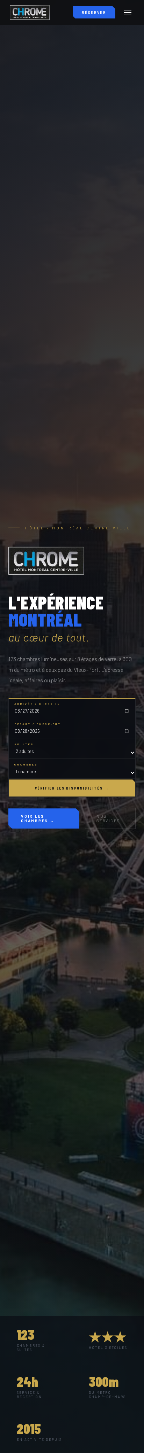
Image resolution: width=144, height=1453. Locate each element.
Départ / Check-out (37, 724)
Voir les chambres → (38, 818)
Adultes (24, 744)
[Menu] (127, 12)
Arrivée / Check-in (37, 704)
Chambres (26, 764)
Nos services (108, 818)
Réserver (94, 12)
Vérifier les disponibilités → (72, 788)
